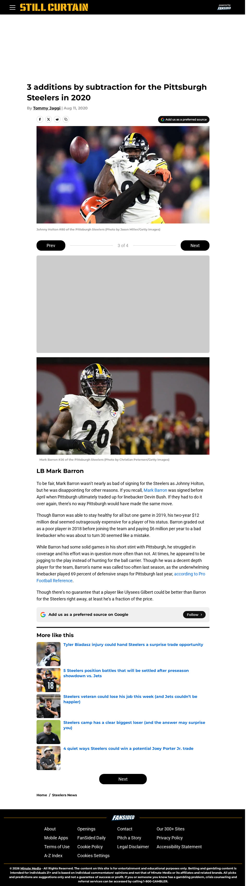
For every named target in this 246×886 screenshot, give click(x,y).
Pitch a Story (129, 837)
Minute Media (30, 868)
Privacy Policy (170, 837)
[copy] (65, 119)
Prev (51, 245)
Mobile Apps (56, 837)
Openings (86, 828)
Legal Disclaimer (133, 846)
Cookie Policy (90, 846)
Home (42, 795)
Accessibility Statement (179, 846)
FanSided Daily (91, 837)
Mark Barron (155, 490)
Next (195, 245)
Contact (124, 828)
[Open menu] (12, 7)
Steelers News (64, 795)
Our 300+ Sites (170, 828)
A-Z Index (53, 855)
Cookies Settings (93, 855)
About (50, 828)
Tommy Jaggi (47, 108)
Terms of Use (57, 846)
